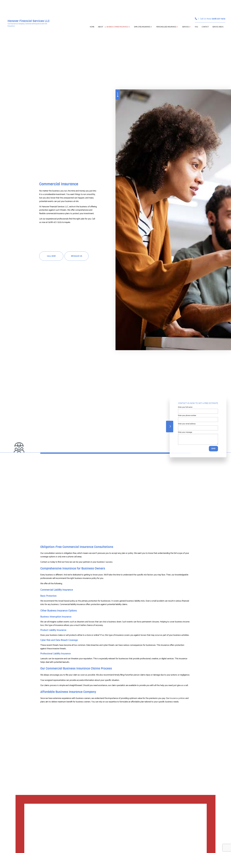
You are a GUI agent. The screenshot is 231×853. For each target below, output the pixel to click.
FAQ (196, 27)
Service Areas (217, 27)
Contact (205, 27)
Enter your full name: (185, 407)
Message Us (76, 256)
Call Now (51, 256)
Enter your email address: (187, 424)
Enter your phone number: (187, 415)
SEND (213, 448)
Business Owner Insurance (117, 27)
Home (92, 27)
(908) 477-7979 (218, 19)
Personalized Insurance (166, 27)
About (100, 27)
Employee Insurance (142, 27)
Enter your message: (185, 432)
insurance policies (177, 698)
